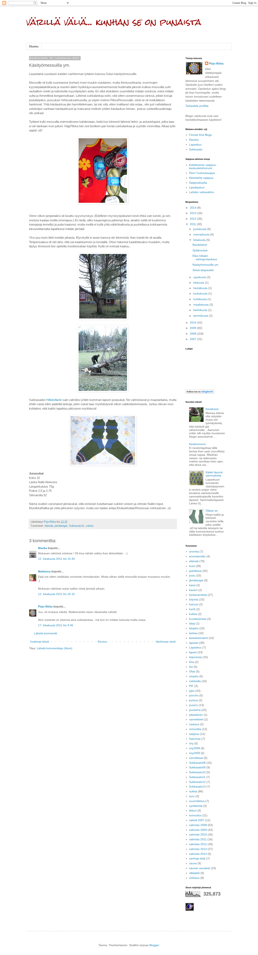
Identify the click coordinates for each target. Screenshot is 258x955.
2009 (193, 328)
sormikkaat (196, 757)
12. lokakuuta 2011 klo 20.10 (56, 594)
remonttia (195, 729)
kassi (192, 585)
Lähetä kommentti (45, 633)
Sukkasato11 (76, 525)
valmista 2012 (198, 844)
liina (191, 662)
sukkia (89, 525)
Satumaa (195, 738)
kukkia (193, 614)
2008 (193, 333)
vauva (193, 863)
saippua (194, 733)
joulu (192, 575)
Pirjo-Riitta (45, 606)
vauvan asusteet (199, 868)
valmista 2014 (198, 853)
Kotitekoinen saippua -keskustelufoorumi (203, 166)
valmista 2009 (198, 829)
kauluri (193, 590)
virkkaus (194, 877)
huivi (192, 566)
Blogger (154, 945)
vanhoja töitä (197, 858)
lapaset (193, 642)
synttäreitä (195, 805)
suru (192, 796)
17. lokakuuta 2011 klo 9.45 (55, 625)
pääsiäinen (196, 714)
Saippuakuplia (198, 182)
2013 (193, 213)
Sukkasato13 (197, 786)
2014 (193, 207)
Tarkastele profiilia (196, 105)
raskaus (194, 724)
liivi (191, 666)
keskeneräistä (198, 594)
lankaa (193, 633)
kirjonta (193, 599)
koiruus (193, 604)
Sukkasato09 (197, 767)
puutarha (195, 710)
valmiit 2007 (196, 820)
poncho (194, 695)
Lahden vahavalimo (201, 192)
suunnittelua (197, 801)
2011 (193, 224)
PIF (191, 686)
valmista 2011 (198, 839)
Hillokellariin (54, 400)
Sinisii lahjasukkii (203, 270)
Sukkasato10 (197, 772)
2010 (193, 322)
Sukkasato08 (197, 762)
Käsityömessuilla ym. (205, 264)
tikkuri (193, 810)
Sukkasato (195, 149)
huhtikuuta (200, 299)
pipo (192, 690)
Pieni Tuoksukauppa (202, 173)
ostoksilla (195, 681)
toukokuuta (200, 293)
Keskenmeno (197, 444)
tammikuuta (201, 315)
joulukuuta (200, 229)
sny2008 (194, 748)
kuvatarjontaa (197, 618)
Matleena (44, 571)
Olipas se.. (212, 510)
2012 (193, 218)
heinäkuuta (200, 288)
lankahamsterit (198, 638)
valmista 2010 (198, 834)
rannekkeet (196, 719)
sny (191, 743)
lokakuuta (199, 239)
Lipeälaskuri (196, 187)
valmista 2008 (198, 825)
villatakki (194, 873)
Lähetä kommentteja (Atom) (54, 648)
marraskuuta (201, 234)
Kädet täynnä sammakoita (214, 474)
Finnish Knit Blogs (200, 134)
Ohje (192, 671)
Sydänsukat (199, 250)
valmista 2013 (198, 849)
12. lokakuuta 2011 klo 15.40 (56, 558)
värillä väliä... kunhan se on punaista (113, 21)
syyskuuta (200, 277)
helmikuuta (200, 310)
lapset (193, 652)
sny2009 (194, 753)
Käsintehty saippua (201, 177)
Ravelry (194, 139)
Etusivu (33, 46)
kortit (192, 609)
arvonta (194, 551)
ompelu (194, 676)
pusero (193, 705)
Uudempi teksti (39, 641)
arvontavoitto (197, 556)
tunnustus (195, 815)
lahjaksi (194, 628)
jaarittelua (195, 570)
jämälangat (61, 525)
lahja (192, 623)
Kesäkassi (212, 409)
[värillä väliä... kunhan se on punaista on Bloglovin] (199, 392)
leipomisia (195, 657)
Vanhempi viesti (166, 641)
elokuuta (199, 282)
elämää (49, 525)
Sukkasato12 (197, 781)
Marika (42, 548)
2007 (193, 339)
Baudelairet (199, 244)
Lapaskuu (195, 144)
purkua (193, 700)
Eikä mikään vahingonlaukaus (204, 257)
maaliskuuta (201, 304)
